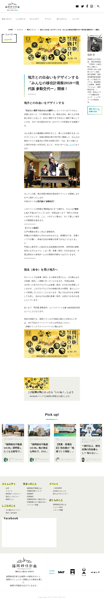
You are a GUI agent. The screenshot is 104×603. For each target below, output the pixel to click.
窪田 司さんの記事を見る (94, 110)
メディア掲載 (58, 510)
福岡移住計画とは (59, 504)
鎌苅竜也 (11, 459)
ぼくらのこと (62, 19)
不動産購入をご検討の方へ (37, 502)
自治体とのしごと (59, 491)
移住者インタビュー (91, 442)
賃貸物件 (30, 494)
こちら (71, 144)
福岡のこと (10, 499)
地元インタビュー (12, 496)
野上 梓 (64, 459)
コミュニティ (34, 19)
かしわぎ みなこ (89, 459)
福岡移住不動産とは (34, 488)
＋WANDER (57, 488)
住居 (5, 439)
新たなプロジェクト (60, 494)
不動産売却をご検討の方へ (37, 499)
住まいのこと (7, 19)
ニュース (75, 19)
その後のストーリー (13, 510)
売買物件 (11, 439)
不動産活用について (34, 491)
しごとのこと (20, 19)
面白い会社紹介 (11, 513)
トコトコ (9, 491)
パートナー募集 (32, 505)
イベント (48, 19)
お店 (7, 488)
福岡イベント (60, 439)
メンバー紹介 (58, 507)
